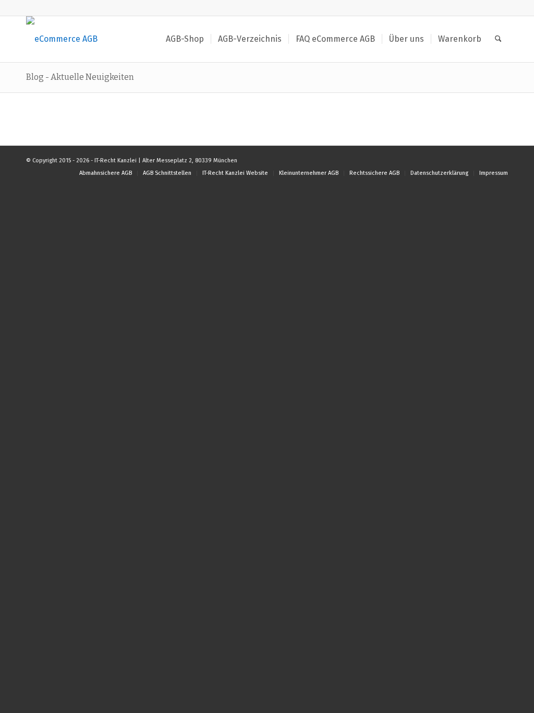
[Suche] (498, 39)
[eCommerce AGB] (62, 39)
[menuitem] (185, 39)
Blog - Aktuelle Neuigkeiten (80, 77)
